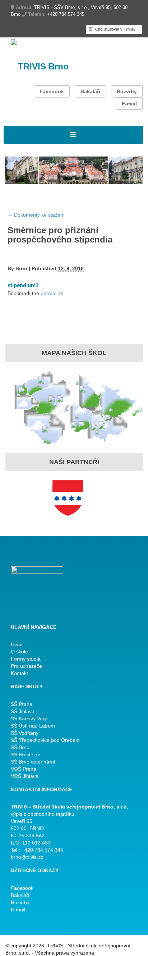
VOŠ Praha (23, 769)
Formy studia (26, 659)
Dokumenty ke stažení (36, 215)
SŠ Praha (21, 704)
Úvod (17, 644)
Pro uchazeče (26, 666)
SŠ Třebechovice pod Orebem (45, 740)
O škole (19, 651)
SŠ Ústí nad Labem (33, 726)
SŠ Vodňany (24, 733)
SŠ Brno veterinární (33, 762)
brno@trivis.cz (27, 857)
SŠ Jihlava (22, 711)
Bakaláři (90, 91)
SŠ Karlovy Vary (29, 718)
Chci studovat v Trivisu (114, 29)
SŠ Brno (20, 747)
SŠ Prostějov (25, 754)
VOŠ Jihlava (24, 776)
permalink (52, 293)
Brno (21, 268)
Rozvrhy (127, 91)
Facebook (52, 91)
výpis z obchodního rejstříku (42, 814)
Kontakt (19, 673)
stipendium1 (23, 285)
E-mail (129, 104)
